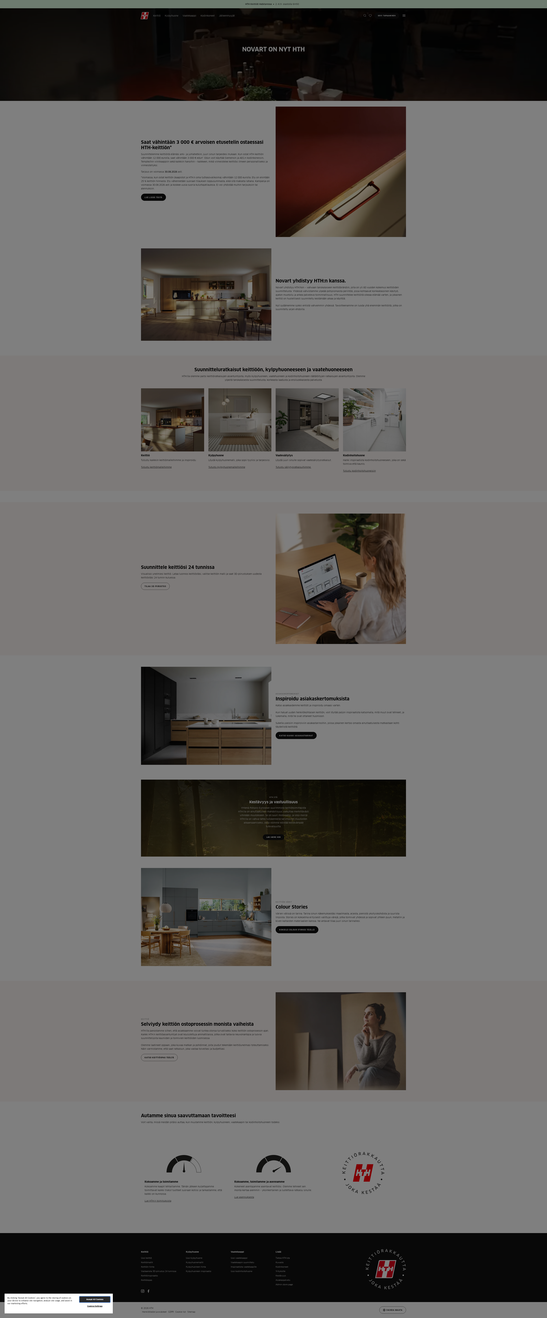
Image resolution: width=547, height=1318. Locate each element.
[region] (59, 1303)
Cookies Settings (94, 1306)
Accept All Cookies (94, 1299)
